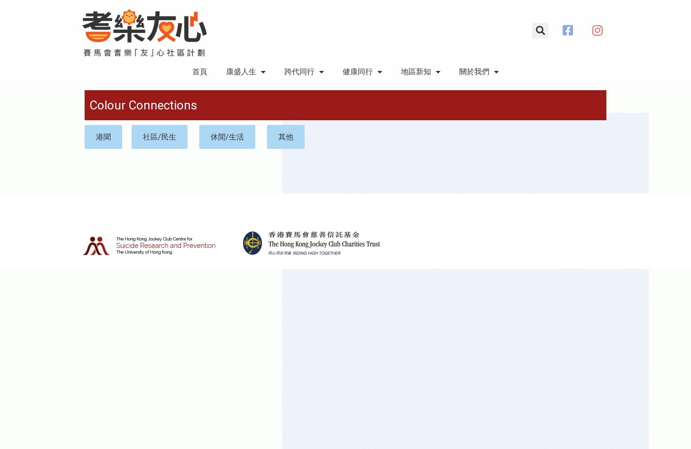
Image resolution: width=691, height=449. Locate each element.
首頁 (199, 71)
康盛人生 (241, 71)
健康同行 (358, 71)
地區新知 (416, 71)
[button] (540, 31)
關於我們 (474, 71)
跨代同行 (299, 71)
